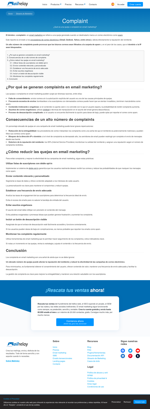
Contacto (93, 4)
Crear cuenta (135, 4)
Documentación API (95, 355)
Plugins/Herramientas (96, 352)
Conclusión (12, 79)
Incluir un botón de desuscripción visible (26, 73)
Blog (89, 347)
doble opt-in (34, 168)
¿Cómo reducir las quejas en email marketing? (26, 60)
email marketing (36, 35)
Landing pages (59, 361)
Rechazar (127, 402)
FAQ (89, 349)
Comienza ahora (75, 322)
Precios (68, 4)
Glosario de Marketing (24, 13)
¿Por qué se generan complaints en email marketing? (28, 55)
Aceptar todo (140, 402)
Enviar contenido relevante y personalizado (28, 65)
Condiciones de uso (95, 386)
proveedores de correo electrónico (44, 39)
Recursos (79, 4)
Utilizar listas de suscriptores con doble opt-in (29, 63)
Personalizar (116, 402)
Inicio (44, 4)
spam (120, 35)
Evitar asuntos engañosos (21, 71)
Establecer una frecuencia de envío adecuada (29, 68)
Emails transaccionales (62, 358)
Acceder (121, 4)
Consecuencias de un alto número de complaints (26, 57)
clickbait (46, 109)
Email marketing (59, 352)
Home (10, 13)
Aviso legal (92, 383)
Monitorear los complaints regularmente (26, 76)
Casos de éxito (93, 361)
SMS (55, 355)
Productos (55, 4)
